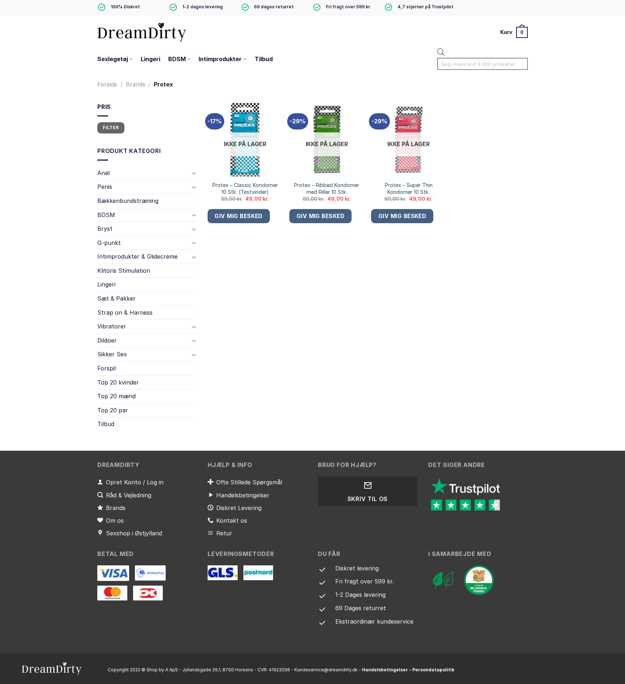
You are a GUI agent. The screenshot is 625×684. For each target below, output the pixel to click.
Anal (103, 173)
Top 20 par (112, 410)
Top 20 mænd (116, 396)
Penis (104, 187)
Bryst (104, 228)
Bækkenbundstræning (127, 200)
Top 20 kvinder (118, 382)
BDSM (177, 59)
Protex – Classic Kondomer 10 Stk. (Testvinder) (245, 188)
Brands (135, 84)
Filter (111, 127)
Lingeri (150, 59)
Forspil (106, 368)
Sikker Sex (112, 354)
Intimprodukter (220, 59)
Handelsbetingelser (385, 669)
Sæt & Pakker (116, 298)
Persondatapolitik (433, 669)
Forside (107, 84)
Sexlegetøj (112, 59)
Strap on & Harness (125, 312)
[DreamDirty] (142, 32)
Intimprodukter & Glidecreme (137, 256)
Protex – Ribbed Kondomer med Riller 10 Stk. (326, 188)
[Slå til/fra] (194, 173)
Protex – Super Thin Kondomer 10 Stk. (409, 188)
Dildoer (107, 340)
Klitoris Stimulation (123, 270)
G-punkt (109, 242)
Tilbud (264, 59)
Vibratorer (111, 326)
